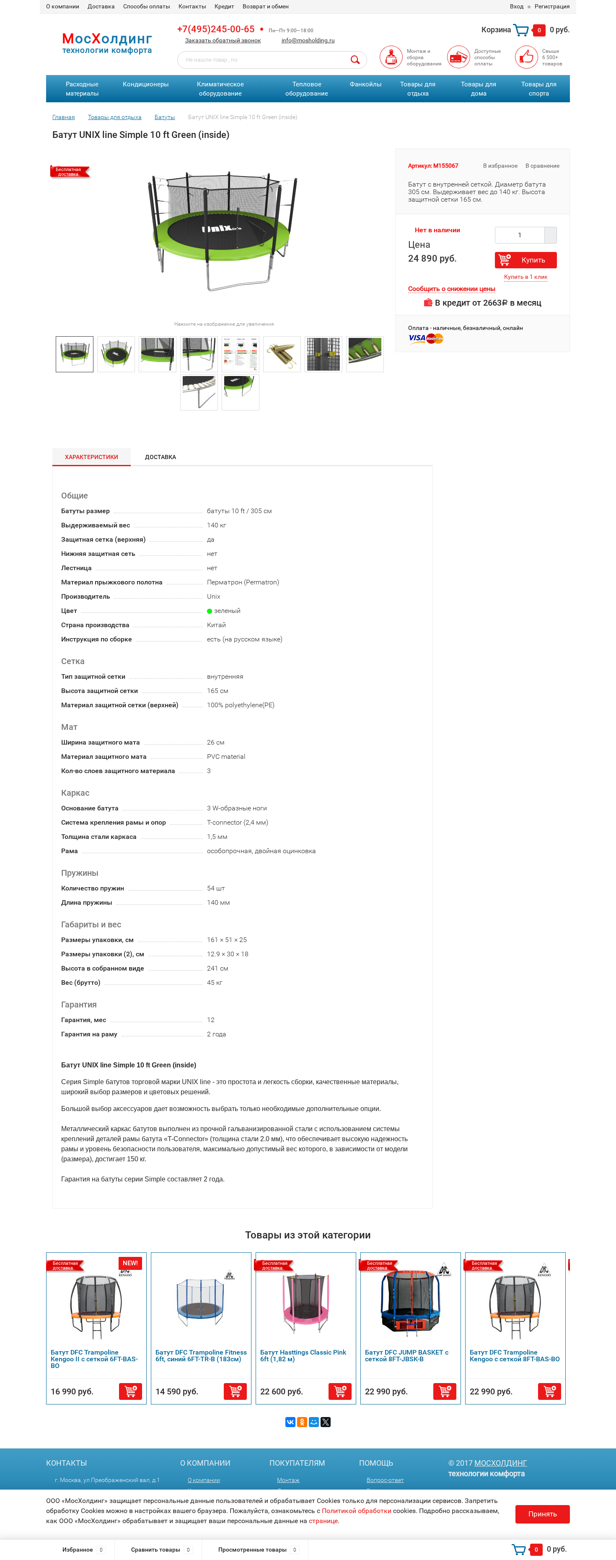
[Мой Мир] (314, 1422)
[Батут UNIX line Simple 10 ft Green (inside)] (74, 354)
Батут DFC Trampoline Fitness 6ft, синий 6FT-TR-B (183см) (201, 1355)
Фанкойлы (366, 84)
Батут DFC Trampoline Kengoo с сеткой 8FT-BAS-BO (515, 1355)
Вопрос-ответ (385, 1480)
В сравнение (543, 165)
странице (323, 1521)
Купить (533, 260)
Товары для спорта (538, 89)
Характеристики (91, 457)
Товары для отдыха (417, 89)
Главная (63, 117)
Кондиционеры (146, 84)
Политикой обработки (356, 1511)
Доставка (101, 6)
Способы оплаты (146, 6)
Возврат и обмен (266, 6)
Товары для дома (478, 89)
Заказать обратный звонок (223, 40)
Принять (542, 1514)
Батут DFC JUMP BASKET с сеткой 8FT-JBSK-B (406, 1355)
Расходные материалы (82, 89)
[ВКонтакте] (290, 1422)
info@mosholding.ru (308, 40)
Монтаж (288, 1480)
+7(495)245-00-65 (216, 29)
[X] (326, 1422)
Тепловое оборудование (306, 89)
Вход (516, 6)
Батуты (165, 117)
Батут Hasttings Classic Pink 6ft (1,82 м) (303, 1355)
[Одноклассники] (302, 1422)
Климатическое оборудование (220, 89)
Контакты (192, 6)
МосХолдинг (500, 1463)
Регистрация (552, 6)
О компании (62, 6)
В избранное (500, 165)
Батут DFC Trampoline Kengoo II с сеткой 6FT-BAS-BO (94, 1359)
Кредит (224, 6)
